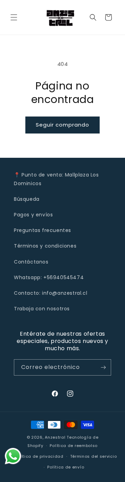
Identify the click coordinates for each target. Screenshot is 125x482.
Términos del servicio (93, 456)
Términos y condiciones (45, 245)
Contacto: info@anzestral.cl (50, 293)
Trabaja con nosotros (42, 308)
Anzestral (55, 437)
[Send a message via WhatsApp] (13, 456)
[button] (14, 17)
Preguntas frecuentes (42, 230)
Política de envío (65, 467)
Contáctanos (31, 261)
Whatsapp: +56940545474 (49, 277)
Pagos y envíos (33, 214)
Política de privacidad (39, 456)
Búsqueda (27, 199)
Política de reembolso (74, 445)
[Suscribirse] (103, 367)
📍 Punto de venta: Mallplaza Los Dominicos (56, 179)
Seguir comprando (62, 124)
